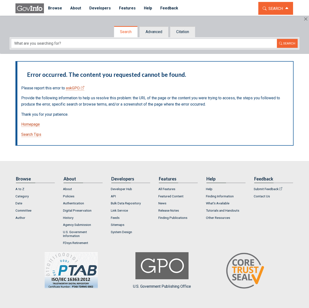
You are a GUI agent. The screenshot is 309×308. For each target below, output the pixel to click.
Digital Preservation (77, 210)
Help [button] (148, 8)
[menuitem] (55, 8)
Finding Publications (172, 218)
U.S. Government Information (75, 234)
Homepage (30, 124)
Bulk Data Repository (126, 203)
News (162, 203)
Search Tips (31, 134)
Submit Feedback (266, 189)
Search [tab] (126, 31)
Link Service (119, 210)
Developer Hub (121, 189)
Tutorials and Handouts (222, 210)
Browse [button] (55, 8)
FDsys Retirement (75, 243)
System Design (121, 232)
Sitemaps (117, 225)
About (67, 189)
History (68, 218)
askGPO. (73, 88)
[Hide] (305, 19)
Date (18, 203)
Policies (68, 196)
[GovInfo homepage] (29, 8)
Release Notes (168, 210)
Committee (23, 210)
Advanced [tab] (154, 31)
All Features (166, 189)
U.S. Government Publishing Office (162, 286)
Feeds (115, 218)
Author (20, 218)
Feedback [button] (169, 8)
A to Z (19, 189)
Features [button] (127, 8)
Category (22, 196)
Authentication (73, 203)
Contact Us (262, 196)
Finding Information (220, 196)
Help (209, 189)
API (113, 196)
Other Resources (218, 218)
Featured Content (170, 196)
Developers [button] (100, 8)
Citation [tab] (182, 31)
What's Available (217, 203)
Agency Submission (77, 225)
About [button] (75, 8)
